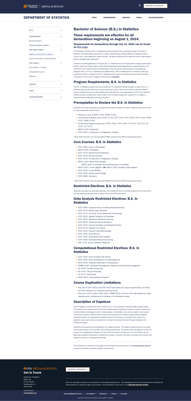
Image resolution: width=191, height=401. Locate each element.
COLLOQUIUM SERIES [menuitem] (154, 18)
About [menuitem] (92, 18)
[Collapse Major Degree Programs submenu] (60, 49)
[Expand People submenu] (60, 90)
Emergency (103, 394)
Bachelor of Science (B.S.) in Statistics (41, 54)
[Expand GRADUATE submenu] (60, 84)
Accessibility (90, 394)
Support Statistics (154, 6)
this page (82, 47)
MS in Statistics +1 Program (38, 67)
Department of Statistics (46, 17)
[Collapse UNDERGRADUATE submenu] (60, 36)
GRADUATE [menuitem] (125, 18)
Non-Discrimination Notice (73, 394)
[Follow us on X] (140, 5)
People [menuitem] (138, 18)
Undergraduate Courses (36, 72)
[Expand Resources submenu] (60, 76)
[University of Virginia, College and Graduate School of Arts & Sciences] (43, 7)
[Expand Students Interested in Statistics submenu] (60, 45)
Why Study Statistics (35, 41)
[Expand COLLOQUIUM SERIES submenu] (60, 97)
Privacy (114, 394)
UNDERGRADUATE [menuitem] (108, 18)
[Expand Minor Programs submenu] (60, 63)
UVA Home (124, 394)
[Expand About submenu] (60, 30)
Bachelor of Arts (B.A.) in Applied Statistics (42, 58)
